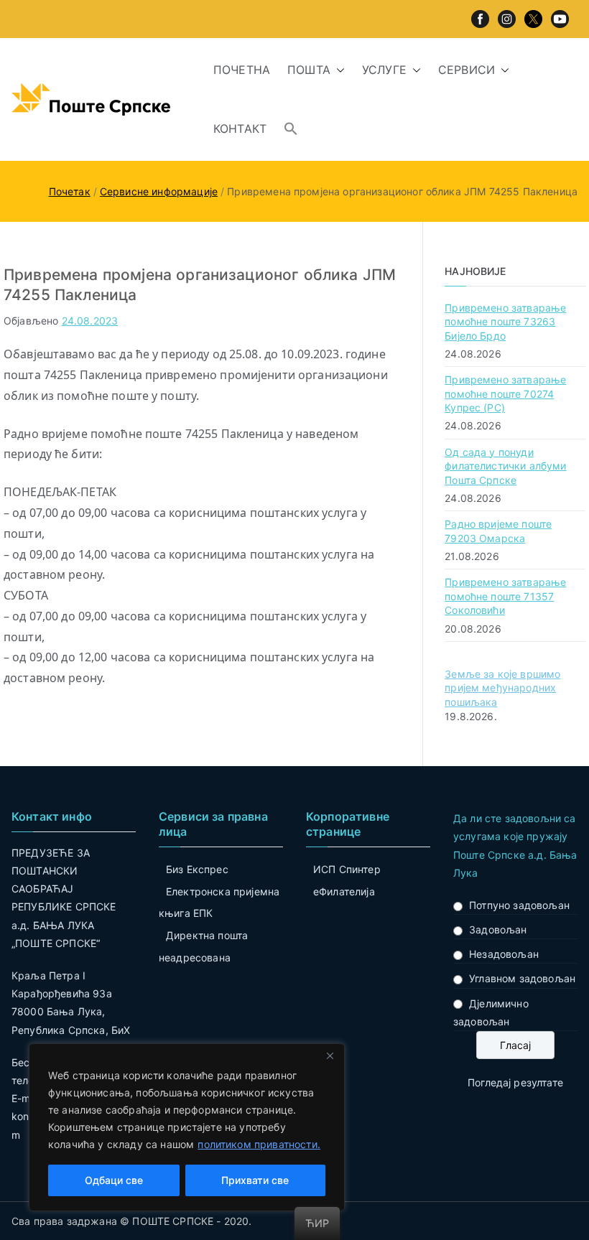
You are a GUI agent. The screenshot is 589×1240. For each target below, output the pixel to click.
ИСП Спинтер (347, 869)
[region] (187, 1127)
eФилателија (344, 891)
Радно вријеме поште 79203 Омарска (498, 531)
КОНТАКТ (239, 128)
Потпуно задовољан (519, 905)
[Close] (329, 1055)
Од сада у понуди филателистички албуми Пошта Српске (505, 466)
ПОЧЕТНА (241, 69)
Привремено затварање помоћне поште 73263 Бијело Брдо (505, 322)
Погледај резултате (515, 1082)
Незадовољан (504, 954)
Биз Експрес (197, 869)
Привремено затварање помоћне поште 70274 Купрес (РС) (505, 393)
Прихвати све (255, 1180)
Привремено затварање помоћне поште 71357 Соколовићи (505, 596)
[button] (337, 70)
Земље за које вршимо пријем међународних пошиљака (502, 688)
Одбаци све (114, 1180)
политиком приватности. (259, 1144)
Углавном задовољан (522, 978)
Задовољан (498, 929)
